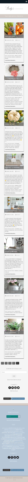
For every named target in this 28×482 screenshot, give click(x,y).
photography (15, 445)
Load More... (7, 398)
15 (22, 238)
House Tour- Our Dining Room (12, 167)
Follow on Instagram (18, 398)
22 (22, 111)
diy (6, 57)
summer (16, 447)
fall (15, 145)
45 (22, 154)
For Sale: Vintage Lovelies (11, 251)
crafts (19, 55)
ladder (16, 103)
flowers (9, 57)
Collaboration (8, 431)
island (16, 101)
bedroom (12, 428)
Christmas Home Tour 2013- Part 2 (13, 78)
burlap (20, 97)
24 (22, 65)
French (13, 57)
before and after (20, 428)
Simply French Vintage (10, 332)
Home (14, 480)
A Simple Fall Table (9, 124)
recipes (6, 147)
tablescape (7, 104)
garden (4, 439)
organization (7, 445)
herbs (24, 439)
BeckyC (18, 40)
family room (7, 434)
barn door (17, 311)
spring (6, 58)
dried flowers (10, 187)
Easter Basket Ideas (10, 36)
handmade (18, 57)
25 (22, 278)
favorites (8, 436)
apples (16, 55)
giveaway (10, 439)
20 (22, 197)
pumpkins (17, 146)
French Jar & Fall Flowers (11, 210)
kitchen (20, 101)
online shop (17, 353)
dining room (14, 99)
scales (20, 189)
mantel (20, 103)
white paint (18, 104)
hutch (12, 101)
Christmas (7, 99)
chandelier (11, 429)
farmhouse (17, 434)
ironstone (16, 442)
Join (14, 376)
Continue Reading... (10, 60)
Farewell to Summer (10, 292)
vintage (13, 104)
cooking (17, 143)
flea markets (18, 187)
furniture (16, 100)
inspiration (8, 442)
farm (11, 434)
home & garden (11, 440)
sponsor (7, 354)
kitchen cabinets (9, 103)
